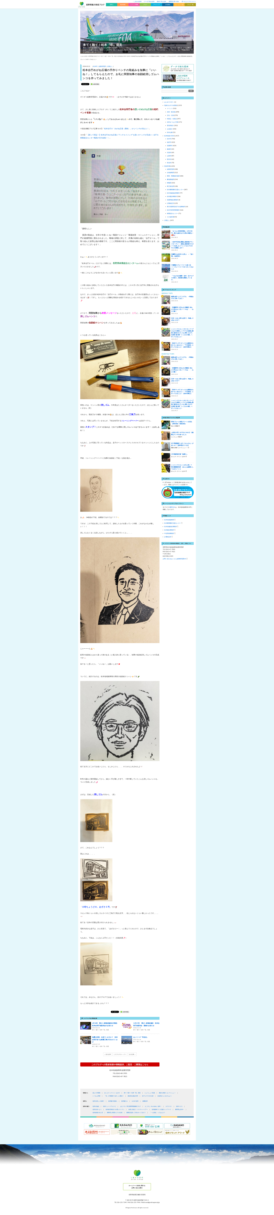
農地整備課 (170, 179)
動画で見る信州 (161, 1)
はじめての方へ (169, 102)
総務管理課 (102, 66)
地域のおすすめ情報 (170, 105)
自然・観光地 (171, 112)
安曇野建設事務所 (172, 200)
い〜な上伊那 (96, 1096)
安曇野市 (170, 145)
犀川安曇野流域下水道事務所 (176, 206)
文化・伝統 (170, 115)
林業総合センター (172, 213)
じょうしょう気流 (150, 1093)
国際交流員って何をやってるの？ (136, 1112)
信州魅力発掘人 (112, 1101)
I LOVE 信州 (135, 1101)
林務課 (169, 183)
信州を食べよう (97, 1109)
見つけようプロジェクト (189, 1)
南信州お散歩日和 (133, 1096)
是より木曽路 (96, 1093)
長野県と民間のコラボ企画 (114, 1112)
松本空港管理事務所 (173, 210)
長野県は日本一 (179, 1109)
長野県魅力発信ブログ (94, 56)
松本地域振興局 (169, 519)
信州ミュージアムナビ (109, 1106)
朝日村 (169, 159)
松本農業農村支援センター (175, 189)
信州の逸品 (96, 1106)
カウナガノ (169, 1106)
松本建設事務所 (172, 196)
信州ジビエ (179, 1106)
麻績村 (169, 149)
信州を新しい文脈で (98, 1101)
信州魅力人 (124, 1101)
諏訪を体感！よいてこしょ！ (167, 1093)
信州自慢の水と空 (98, 1112)
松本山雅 (170, 132)
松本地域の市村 (169, 136)
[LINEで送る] (95, 84)
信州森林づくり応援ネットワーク (161, 1109)
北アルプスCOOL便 (147, 1096)
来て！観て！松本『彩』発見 (102, 44)
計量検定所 (170, 203)
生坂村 (169, 152)
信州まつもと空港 (172, 122)
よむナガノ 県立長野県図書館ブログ (130, 1106)
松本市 (95, 66)
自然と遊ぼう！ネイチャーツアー (138, 1109)
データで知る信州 (149, 1)
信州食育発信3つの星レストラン (115, 1109)
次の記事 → (132, 1054)
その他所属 (170, 217)
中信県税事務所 (169, 533)
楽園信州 (145, 1101)
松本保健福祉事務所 (173, 193)
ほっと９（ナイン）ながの (112, 1093)
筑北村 (169, 163)
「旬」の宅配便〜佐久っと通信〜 (114, 1096)
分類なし (110, 66)
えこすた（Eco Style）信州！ (153, 1106)
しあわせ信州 (137, 1)
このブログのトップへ (119, 1054)
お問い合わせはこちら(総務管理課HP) (174, 558)
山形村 (169, 156)
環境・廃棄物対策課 (173, 176)
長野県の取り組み (174, 1)
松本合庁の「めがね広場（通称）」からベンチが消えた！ (126, 129)
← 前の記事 (107, 1054)
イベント (170, 108)
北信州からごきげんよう (164, 1096)
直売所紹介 (170, 125)
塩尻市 (169, 142)
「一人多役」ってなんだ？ (157, 1112)
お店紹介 (170, 129)
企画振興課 (170, 172)
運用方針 (172, 507)
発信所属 (167, 166)
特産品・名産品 (172, 119)
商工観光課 (170, 186)
